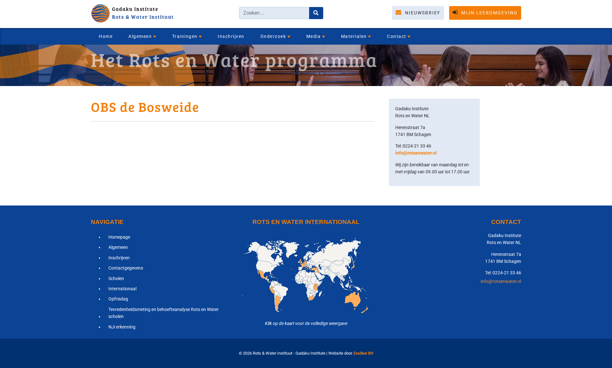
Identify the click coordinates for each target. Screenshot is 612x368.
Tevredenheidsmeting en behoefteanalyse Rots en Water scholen (163, 313)
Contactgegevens (125, 268)
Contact (396, 36)
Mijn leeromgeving (489, 12)
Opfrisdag (118, 298)
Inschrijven (231, 36)
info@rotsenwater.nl (416, 152)
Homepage (119, 237)
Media (313, 36)
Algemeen (140, 36)
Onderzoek (273, 36)
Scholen (116, 278)
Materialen (354, 36)
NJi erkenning (121, 326)
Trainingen (185, 36)
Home (106, 36)
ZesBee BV (363, 353)
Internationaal (122, 288)
